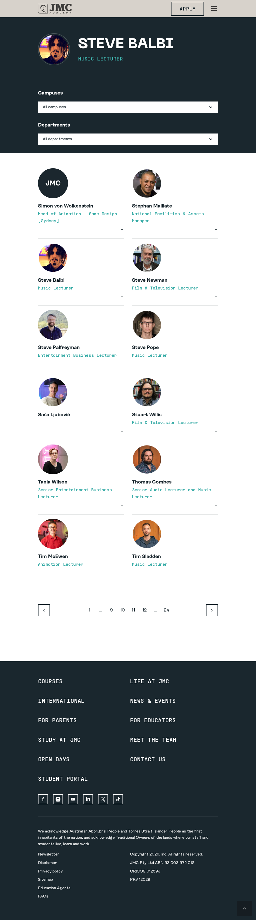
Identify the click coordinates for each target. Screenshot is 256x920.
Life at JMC (149, 681)
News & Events (153, 700)
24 (167, 610)
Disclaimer (47, 863)
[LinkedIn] (88, 799)
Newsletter (48, 854)
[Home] (55, 9)
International (61, 700)
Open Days (54, 759)
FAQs (43, 896)
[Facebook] (43, 799)
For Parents (57, 720)
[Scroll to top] (244, 908)
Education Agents (54, 888)
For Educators (153, 720)
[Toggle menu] (214, 9)
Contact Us (148, 759)
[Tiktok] (118, 799)
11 (133, 610)
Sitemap (45, 880)
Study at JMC (59, 739)
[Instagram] (58, 799)
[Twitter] (103, 799)
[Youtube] (73, 799)
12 (144, 610)
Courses (50, 681)
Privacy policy (50, 872)
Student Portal (63, 778)
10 (122, 610)
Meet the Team (153, 739)
